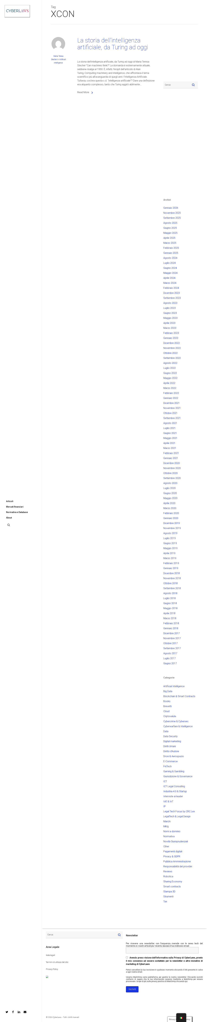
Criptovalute (169, 716)
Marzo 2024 (169, 283)
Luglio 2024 (169, 262)
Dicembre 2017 (171, 633)
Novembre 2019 (172, 528)
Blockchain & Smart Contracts (179, 696)
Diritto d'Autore (171, 751)
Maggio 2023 (170, 318)
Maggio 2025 (170, 232)
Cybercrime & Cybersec (176, 721)
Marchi (166, 821)
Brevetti (167, 706)
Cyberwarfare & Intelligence (178, 726)
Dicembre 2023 (171, 293)
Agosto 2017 (170, 653)
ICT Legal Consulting (174, 786)
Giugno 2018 (170, 603)
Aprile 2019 (169, 553)
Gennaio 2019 (170, 568)
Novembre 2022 (172, 348)
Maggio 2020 (170, 498)
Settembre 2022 (172, 358)
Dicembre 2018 (171, 573)
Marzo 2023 (169, 328)
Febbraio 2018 (171, 623)
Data (165, 731)
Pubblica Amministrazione (177, 861)
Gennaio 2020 (170, 518)
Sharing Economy (172, 881)
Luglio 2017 (169, 658)
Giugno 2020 (170, 493)
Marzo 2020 (169, 508)
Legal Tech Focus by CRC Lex (179, 811)
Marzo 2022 (169, 388)
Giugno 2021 (170, 433)
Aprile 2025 (169, 237)
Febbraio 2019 (171, 563)
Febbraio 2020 (171, 513)
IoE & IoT (168, 801)
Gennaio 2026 (170, 207)
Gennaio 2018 (170, 628)
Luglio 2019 (169, 538)
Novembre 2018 (172, 578)
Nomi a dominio (171, 831)
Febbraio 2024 (171, 288)
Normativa (169, 836)
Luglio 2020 (169, 488)
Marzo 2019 (169, 558)
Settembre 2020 (172, 478)
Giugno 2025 (170, 227)
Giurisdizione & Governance (177, 776)
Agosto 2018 (170, 593)
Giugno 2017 (170, 663)
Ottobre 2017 (170, 643)
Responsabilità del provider (177, 866)
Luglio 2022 (169, 368)
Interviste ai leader (173, 796)
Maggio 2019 (170, 548)
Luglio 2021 (169, 428)
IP (164, 806)
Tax (165, 901)
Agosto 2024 (170, 257)
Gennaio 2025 (170, 252)
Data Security (170, 736)
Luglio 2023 (169, 308)
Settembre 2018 (172, 588)
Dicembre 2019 (171, 523)
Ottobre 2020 (170, 473)
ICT (165, 781)
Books (166, 701)
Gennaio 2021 (170, 458)
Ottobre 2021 (170, 413)
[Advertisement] (172, 54)
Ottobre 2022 (170, 353)
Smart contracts (172, 886)
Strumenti (168, 896)
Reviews (167, 871)
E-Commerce (170, 761)
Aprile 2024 (169, 278)
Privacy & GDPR (171, 856)
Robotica (168, 876)
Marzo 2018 (169, 618)
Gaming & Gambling (173, 771)
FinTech (167, 766)
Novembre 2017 (172, 638)
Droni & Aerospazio (173, 756)
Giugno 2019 (170, 543)
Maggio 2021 (170, 438)
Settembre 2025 (172, 217)
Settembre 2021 (172, 418)
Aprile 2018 (169, 613)
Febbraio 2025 (171, 247)
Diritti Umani (169, 746)
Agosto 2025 (170, 222)
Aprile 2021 (169, 443)
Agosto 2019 (170, 533)
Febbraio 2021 (171, 453)
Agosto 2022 (170, 363)
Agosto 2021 (170, 423)
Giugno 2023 (170, 313)
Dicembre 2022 (171, 343)
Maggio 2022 (170, 378)
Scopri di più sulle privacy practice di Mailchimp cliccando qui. (162, 981)
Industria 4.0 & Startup (175, 791)
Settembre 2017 (172, 648)
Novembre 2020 (172, 468)
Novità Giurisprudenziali (175, 841)
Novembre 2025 (172, 212)
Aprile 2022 (169, 383)
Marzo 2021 (169, 448)
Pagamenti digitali (172, 851)
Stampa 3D (169, 891)
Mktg (166, 826)
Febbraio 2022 (171, 393)
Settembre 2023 (172, 298)
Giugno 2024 (170, 267)
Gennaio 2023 (170, 338)
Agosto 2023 (170, 303)
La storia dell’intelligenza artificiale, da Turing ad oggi (112, 44)
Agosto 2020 (170, 483)
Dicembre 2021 (171, 403)
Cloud (166, 711)
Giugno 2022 (170, 373)
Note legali (50, 955)
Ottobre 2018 (170, 583)
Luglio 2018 (169, 598)
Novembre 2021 (172, 408)
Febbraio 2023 (171, 333)
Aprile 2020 (169, 503)
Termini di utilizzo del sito (57, 962)
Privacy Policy (52, 969)
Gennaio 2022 (170, 398)
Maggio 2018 (170, 608)
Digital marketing (172, 741)
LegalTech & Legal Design (176, 816)
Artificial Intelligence (174, 686)
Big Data (167, 691)
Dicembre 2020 (171, 463)
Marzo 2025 (169, 242)
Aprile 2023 (169, 323)
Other (166, 846)
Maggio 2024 (170, 273)
